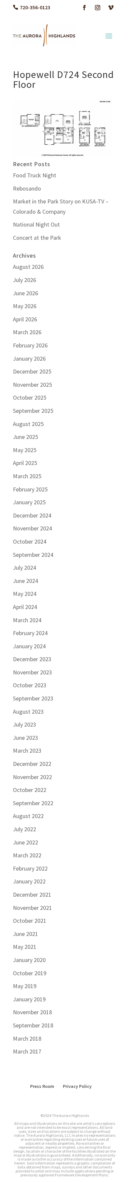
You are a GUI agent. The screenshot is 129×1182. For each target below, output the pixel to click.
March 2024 (27, 620)
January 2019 (29, 999)
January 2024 (29, 646)
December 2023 (32, 659)
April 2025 (25, 463)
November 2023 (32, 672)
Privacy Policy (77, 1086)
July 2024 (24, 567)
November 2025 (32, 384)
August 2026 (28, 266)
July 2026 (24, 280)
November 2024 (32, 528)
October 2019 (29, 973)
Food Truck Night (34, 175)
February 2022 (30, 868)
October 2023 (29, 685)
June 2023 (25, 737)
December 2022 (32, 764)
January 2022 (29, 881)
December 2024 (32, 515)
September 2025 (33, 410)
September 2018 (33, 1025)
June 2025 (25, 437)
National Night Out (36, 224)
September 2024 (33, 554)
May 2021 (24, 946)
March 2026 (27, 332)
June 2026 (25, 293)
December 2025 (32, 371)
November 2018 (32, 1012)
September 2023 (33, 698)
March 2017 (27, 1051)
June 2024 (25, 581)
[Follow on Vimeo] (111, 7)
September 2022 (33, 803)
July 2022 (24, 829)
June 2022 (25, 842)
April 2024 (25, 607)
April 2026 (25, 319)
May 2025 (24, 450)
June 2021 (25, 934)
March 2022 (27, 855)
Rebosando (27, 188)
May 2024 (24, 593)
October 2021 (29, 920)
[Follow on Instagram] (97, 7)
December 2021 (32, 894)
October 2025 (29, 397)
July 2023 (24, 724)
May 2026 (24, 306)
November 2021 (32, 908)
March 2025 (27, 476)
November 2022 (32, 777)
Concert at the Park (37, 237)
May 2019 (24, 986)
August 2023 (28, 711)
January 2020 (29, 960)
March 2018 (27, 1038)
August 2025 (28, 424)
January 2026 (29, 358)
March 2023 (27, 750)
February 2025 (30, 489)
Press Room (42, 1086)
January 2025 (29, 502)
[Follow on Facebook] (84, 7)
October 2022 (29, 790)
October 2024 (29, 541)
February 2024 (30, 633)
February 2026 (30, 345)
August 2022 (28, 816)
